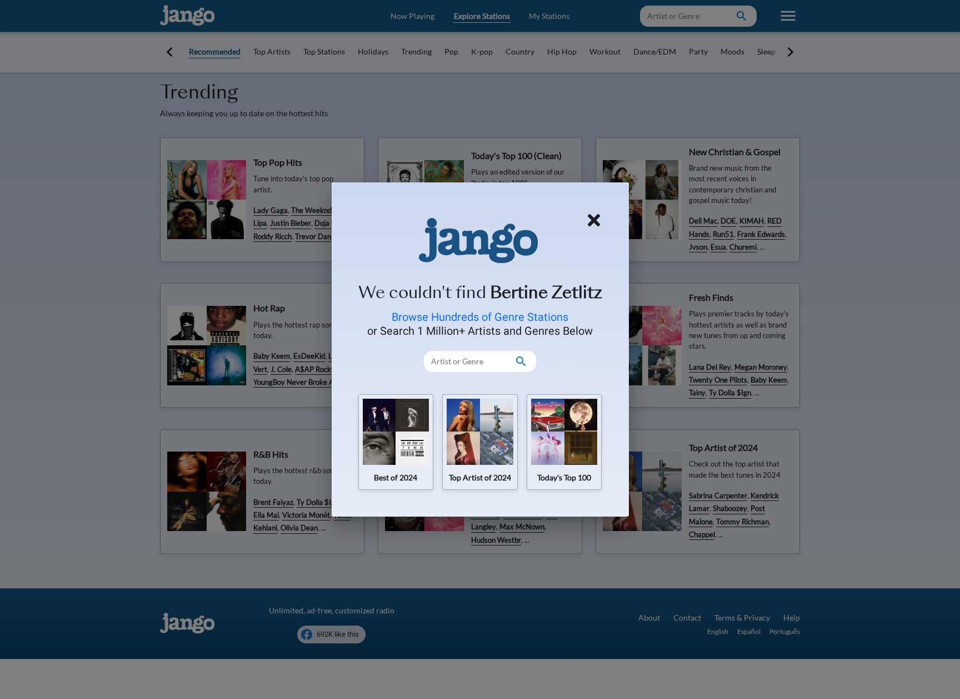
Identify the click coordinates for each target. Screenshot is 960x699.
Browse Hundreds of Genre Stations (480, 317)
